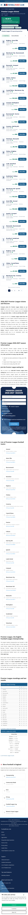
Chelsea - (11, 151)
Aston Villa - (11, 201)
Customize (14, 908)
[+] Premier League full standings (8, 728)
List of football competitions (7, 865)
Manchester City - (15, 53)
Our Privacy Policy (14, 431)
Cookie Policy (4, 848)
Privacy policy (4, 845)
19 (18, 290)
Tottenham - (12, 138)
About (2, 832)
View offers (22, 48)
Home (2, 9)
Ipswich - (11, 213)
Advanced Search (5, 859)
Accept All (14, 905)
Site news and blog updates (9, 415)
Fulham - (10, 78)
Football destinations (6, 862)
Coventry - (12, 126)
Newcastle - (12, 65)
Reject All (14, 912)
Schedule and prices (7, 413)
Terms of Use (4, 842)
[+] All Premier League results (7, 755)
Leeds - (11, 163)
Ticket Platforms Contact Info (7, 850)
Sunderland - (12, 176)
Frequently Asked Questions (7, 840)
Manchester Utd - (13, 188)
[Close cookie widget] (25, 894)
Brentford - (12, 238)
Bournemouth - (12, 114)
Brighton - (12, 40)
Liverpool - (12, 102)
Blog (2, 885)
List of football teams (6, 867)
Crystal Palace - (15, 90)
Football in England (14, 406)
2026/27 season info (6, 883)
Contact (3, 834)
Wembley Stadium (5, 875)
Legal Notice (4, 837)
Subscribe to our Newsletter (7, 888)
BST (10, 42)
